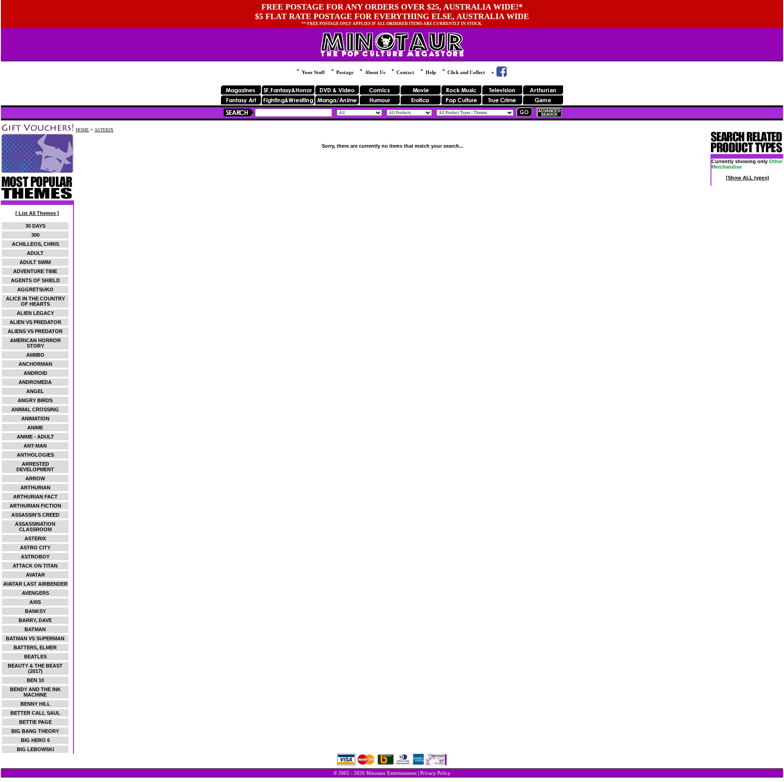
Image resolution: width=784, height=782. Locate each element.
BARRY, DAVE (35, 620)
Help (430, 72)
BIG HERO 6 (35, 740)
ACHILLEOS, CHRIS (35, 244)
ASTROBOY (35, 556)
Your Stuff (312, 72)
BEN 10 (35, 680)
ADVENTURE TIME (35, 271)
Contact (404, 72)
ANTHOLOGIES (35, 455)
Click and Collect (465, 72)
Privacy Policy (435, 773)
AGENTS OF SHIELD (35, 280)
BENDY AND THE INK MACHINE (35, 692)
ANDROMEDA (35, 382)
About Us (374, 72)
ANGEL (35, 391)
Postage (344, 72)
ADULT (35, 253)
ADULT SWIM (35, 262)
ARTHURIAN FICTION (35, 505)
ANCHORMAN (35, 364)
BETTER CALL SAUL (35, 713)
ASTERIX (35, 538)
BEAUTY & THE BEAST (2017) (35, 668)
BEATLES (35, 656)
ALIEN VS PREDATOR (35, 322)
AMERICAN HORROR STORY (35, 343)
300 (35, 235)
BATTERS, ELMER (35, 647)
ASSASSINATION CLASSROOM (35, 526)
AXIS (35, 602)
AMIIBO (35, 355)
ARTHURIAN (35, 487)
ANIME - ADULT (35, 436)
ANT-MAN (35, 445)
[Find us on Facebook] (498, 75)
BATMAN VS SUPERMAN (35, 638)
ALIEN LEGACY (35, 313)
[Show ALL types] (747, 177)
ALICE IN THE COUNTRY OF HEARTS (35, 301)
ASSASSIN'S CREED (35, 515)
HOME (82, 129)
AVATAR (35, 575)
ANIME (35, 427)
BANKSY (35, 611)
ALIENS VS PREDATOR (35, 331)
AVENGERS (35, 593)
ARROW (35, 478)
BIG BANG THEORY (35, 731)
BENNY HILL (35, 704)
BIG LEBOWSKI (35, 749)
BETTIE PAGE (35, 722)
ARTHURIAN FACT (35, 496)
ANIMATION (35, 418)
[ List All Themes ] (37, 213)
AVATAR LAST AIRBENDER (35, 584)
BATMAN (35, 629)
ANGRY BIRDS (35, 400)
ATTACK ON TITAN (35, 565)
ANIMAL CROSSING (35, 409)
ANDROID (35, 373)
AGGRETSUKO (35, 289)
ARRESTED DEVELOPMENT (35, 466)
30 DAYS (35, 226)
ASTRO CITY (35, 547)
